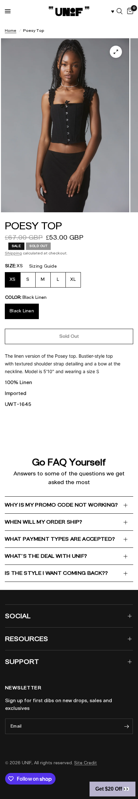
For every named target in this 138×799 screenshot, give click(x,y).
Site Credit (85, 762)
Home (10, 30)
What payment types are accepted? (60, 539)
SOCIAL (18, 616)
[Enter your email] (126, 726)
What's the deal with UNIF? (46, 556)
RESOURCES (26, 639)
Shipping (13, 253)
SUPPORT (22, 662)
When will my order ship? (43, 522)
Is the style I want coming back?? (56, 573)
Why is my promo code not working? (61, 505)
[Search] (119, 11)
